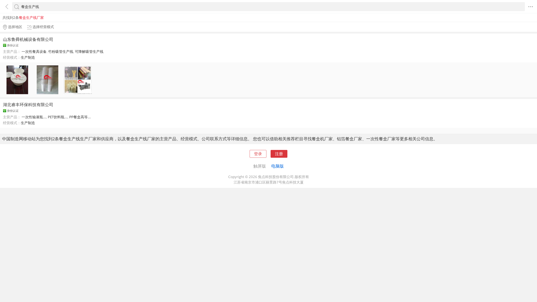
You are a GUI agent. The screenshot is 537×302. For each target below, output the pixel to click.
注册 (279, 153)
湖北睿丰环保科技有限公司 (28, 104)
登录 (258, 153)
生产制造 (28, 57)
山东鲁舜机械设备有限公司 (28, 39)
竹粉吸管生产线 (60, 51)
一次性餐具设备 (34, 51)
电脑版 (277, 166)
